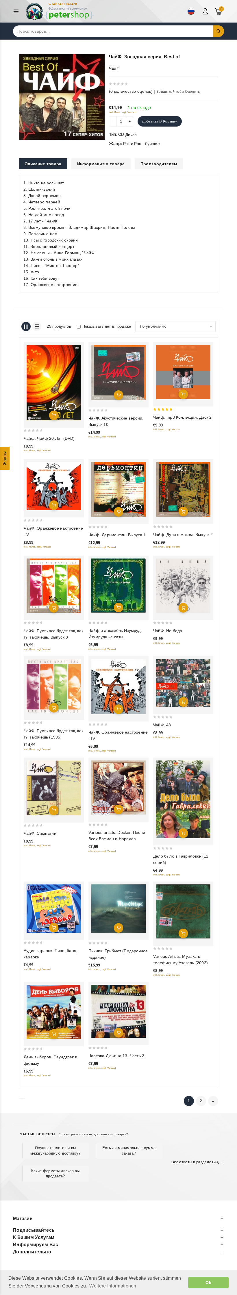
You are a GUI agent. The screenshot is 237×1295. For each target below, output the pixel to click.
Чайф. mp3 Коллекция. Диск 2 (182, 417)
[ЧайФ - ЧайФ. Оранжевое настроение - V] (54, 486)
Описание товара (43, 164)
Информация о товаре (101, 164)
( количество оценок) (131, 91)
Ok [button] (208, 1282)
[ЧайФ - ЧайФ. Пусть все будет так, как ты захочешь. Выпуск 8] (54, 586)
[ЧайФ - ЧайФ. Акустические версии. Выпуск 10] (118, 372)
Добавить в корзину (159, 121)
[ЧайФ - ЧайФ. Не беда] (183, 586)
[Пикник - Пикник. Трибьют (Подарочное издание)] (118, 908)
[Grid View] (26, 326)
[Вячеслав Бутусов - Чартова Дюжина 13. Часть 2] (118, 1011)
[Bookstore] (59, 11)
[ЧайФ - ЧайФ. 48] (183, 683)
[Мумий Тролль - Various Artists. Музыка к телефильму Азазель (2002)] (183, 911)
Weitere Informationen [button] (112, 1285)
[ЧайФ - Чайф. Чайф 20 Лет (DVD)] (54, 382)
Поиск (218, 31)
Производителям (158, 164)
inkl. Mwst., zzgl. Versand (122, 112)
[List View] (36, 326)
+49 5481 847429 (64, 3)
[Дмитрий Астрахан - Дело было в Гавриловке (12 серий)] (183, 799)
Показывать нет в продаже (106, 326)
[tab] (43, 163)
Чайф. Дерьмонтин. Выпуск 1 (116, 535)
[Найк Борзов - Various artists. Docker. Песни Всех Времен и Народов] (118, 787)
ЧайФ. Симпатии (40, 833)
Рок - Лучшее (147, 143)
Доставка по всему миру (69, 8)
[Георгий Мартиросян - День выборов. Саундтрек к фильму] (54, 1012)
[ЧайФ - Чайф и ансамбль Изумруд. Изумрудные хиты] (118, 586)
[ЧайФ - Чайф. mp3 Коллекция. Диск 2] (183, 372)
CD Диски (127, 134)
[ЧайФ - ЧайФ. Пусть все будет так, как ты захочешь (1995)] (54, 686)
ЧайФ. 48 (162, 725)
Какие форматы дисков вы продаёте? (55, 1173)
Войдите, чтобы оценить (178, 92)
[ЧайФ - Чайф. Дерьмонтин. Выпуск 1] (118, 489)
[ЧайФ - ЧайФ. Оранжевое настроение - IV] (118, 686)
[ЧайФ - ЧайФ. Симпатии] (54, 787)
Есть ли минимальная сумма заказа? (129, 1150)
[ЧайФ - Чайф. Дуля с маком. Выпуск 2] (183, 489)
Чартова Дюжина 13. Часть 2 (116, 1055)
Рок (126, 143)
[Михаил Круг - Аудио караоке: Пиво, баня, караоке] (54, 908)
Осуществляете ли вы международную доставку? (55, 1150)
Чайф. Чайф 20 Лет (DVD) (49, 438)
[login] (206, 11)
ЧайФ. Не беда (167, 630)
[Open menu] (17, 11)
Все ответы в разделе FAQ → (197, 1162)
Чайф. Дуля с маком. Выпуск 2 (183, 534)
